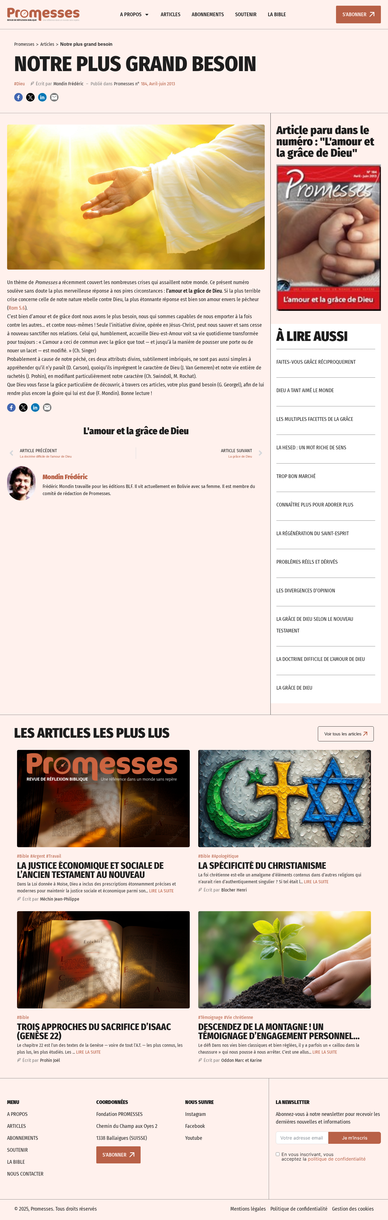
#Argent (37, 856)
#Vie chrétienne (238, 1017)
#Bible (23, 856)
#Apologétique (225, 856)
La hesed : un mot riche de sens (311, 447)
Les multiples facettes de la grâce (314, 419)
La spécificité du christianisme (262, 865)
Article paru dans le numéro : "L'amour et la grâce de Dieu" (325, 141)
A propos (130, 14)
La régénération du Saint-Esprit (312, 533)
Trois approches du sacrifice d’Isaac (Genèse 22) (94, 1031)
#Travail (53, 856)
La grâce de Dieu (294, 688)
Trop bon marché (296, 476)
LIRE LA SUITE (161, 891)
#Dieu (19, 83)
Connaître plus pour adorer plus (314, 505)
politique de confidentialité (337, 1159)
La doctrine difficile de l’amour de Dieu (320, 659)
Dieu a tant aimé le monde (305, 390)
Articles (170, 14)
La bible (277, 14)
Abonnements (208, 14)
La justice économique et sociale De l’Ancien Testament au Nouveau (90, 870)
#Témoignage (210, 1017)
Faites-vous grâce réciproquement (316, 362)
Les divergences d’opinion (305, 591)
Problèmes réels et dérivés (307, 562)
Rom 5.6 (17, 308)
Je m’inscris (355, 1138)
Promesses (24, 44)
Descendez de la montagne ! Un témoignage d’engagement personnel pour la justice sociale (275, 1036)
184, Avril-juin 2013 (158, 83)
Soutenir (245, 14)
